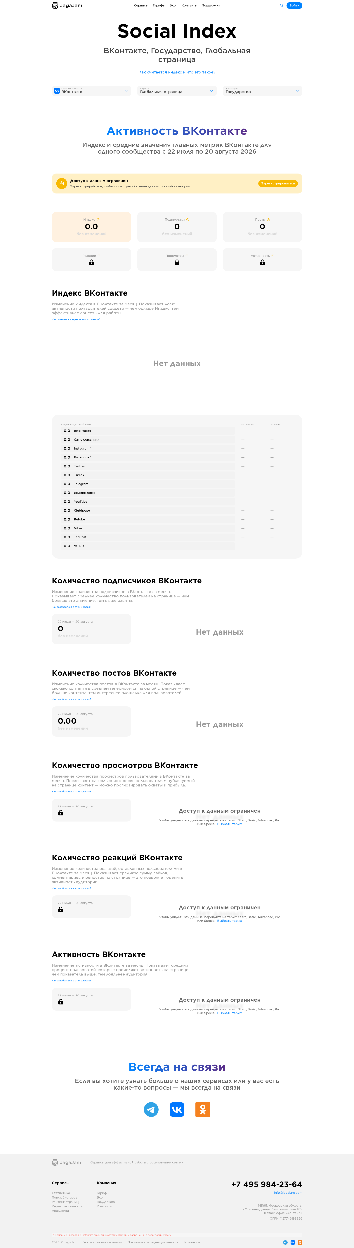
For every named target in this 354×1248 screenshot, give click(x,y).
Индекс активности (67, 1206)
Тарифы (159, 5)
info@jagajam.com (288, 1192)
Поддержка (211, 5)
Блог (173, 5)
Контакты (189, 5)
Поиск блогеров (64, 1197)
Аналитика (60, 1210)
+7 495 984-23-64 (266, 1185)
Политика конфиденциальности (153, 1242)
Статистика (61, 1193)
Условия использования (102, 1242)
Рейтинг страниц (65, 1202)
